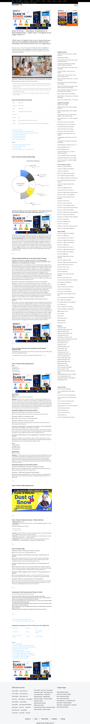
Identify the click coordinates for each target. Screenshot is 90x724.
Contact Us (28, 719)
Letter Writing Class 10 (61, 700)
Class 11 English (15, 693)
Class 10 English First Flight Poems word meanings (23, 653)
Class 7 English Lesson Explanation (64, 299)
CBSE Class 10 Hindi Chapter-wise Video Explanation (67, 212)
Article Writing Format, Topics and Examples (66, 124)
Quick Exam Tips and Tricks (62, 410)
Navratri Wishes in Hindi (62, 350)
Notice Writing (59, 704)
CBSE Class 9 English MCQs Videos (64, 260)
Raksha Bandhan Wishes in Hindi (63, 361)
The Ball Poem (15, 631)
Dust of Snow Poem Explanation (19, 134)
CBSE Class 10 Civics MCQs (62, 223)
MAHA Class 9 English (50, 707)
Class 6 (59, 1)
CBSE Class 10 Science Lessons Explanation (66, 194)
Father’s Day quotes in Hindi (63, 369)
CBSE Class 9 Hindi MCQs (62, 271)
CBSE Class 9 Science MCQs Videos (64, 277)
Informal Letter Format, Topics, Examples (65, 122)
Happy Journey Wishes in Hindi (63, 340)
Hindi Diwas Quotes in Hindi (63, 352)
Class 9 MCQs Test (15, 710)
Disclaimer (54, 719)
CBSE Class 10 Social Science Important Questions (67, 226)
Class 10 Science (21, 699)
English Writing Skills (61, 320)
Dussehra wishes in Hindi (62, 348)
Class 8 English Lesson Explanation (64, 282)
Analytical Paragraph (67, 702)
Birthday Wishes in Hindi (62, 363)
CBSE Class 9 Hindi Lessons (62, 269)
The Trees (28, 636)
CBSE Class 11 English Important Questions (66, 249)
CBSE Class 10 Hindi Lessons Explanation (65, 209)
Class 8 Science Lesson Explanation (64, 291)
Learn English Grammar (38, 694)
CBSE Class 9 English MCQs (62, 254)
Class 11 (32, 1)
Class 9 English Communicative (25, 704)
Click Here (44, 355)
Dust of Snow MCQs (17, 147)
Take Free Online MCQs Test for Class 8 (65, 286)
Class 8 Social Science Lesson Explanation (65, 297)
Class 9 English (15, 704)
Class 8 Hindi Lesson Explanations (64, 289)
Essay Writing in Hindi (48, 692)
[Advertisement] (67, 39)
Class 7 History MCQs (61, 304)
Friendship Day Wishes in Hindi (63, 346)
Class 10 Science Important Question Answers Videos (23, 621)
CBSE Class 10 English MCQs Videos (64, 187)
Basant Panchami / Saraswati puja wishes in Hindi (67, 339)
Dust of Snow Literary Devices (19, 137)
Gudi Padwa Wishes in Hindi (62, 335)
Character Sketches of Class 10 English (20, 648)
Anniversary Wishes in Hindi (62, 365)
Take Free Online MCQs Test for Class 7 (65, 306)
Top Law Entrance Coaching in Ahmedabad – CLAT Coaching (24, 2)
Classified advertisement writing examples (65, 126)
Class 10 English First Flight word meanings (21, 651)
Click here (45, 212)
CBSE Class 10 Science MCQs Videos (64, 203)
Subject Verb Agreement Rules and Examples (66, 93)
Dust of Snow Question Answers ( (19, 144)
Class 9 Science (15, 707)
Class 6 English (49, 690)
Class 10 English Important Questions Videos (22, 619)
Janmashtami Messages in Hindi (63, 359)
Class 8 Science (15, 712)
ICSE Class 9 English (46, 709)
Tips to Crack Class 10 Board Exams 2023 (65, 401)
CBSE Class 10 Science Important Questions (66, 205)
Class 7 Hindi (43, 690)
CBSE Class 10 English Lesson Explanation (65, 168)
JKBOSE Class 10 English (39, 705)
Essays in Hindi (60, 315)
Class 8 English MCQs (61, 284)
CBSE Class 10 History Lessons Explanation (66, 214)
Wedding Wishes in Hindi (62, 379)
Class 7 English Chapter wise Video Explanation (66, 302)
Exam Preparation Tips (61, 414)
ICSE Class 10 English (48, 698)
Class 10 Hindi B (15, 701)
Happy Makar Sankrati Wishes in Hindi (64, 329)
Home (13, 1)
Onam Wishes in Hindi (61, 327)
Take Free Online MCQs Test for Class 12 (65, 237)
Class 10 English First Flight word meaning (65, 175)
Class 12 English (15, 690)
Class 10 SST (14, 699)
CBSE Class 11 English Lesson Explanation (65, 242)
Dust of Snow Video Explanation (19, 136)
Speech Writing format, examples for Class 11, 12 (67, 144)
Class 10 (37, 1)
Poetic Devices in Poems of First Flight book (22, 656)
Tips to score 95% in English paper (64, 389)
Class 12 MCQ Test (23, 690)
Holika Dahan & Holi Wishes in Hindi (64, 337)
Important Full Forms (61, 322)
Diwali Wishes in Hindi (61, 344)
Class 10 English (15, 696)
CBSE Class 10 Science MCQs (63, 200)
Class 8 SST (28, 712)
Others (65, 1)
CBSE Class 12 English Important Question (65, 240)
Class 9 (43, 1)
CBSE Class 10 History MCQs (63, 219)
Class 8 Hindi (21, 712)
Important (28, 144)
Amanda (27, 631)
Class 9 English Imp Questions (63, 692)
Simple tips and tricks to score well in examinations (67, 405)
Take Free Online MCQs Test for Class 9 (65, 264)
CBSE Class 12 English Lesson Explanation (65, 233)
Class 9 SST (21, 707)
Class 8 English (24, 710)
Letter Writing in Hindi (71, 700)
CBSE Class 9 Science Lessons (63, 267)
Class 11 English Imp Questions (63, 696)
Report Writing (59, 702)
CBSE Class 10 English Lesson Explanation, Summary (23, 645)
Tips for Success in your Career (63, 412)
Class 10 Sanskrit (23, 701)
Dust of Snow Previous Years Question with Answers (23, 149)
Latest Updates (19, 1)
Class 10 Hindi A (29, 699)
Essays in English (60, 313)
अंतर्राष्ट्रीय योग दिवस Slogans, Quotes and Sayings (66, 374)
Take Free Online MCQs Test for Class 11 (65, 247)
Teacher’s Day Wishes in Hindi (63, 355)
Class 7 (54, 1)
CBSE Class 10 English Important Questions (66, 173)
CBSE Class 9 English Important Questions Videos (67, 262)
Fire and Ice (28, 628)
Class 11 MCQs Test (24, 693)
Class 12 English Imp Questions (63, 698)
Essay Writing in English (38, 692)
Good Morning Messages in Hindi (64, 376)
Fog (36, 628)
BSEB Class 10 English (38, 700)
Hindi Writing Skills (46, 696)
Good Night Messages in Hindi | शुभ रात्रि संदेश (66, 377)
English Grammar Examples (62, 57)
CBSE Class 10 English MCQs (18, 650)
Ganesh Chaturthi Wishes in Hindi (63, 357)
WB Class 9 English (37, 709)
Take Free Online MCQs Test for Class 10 (65, 190)
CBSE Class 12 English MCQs (63, 235)
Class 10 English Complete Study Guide (20, 658)
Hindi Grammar (47, 694)
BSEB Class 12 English (38, 698)
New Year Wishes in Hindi (62, 342)
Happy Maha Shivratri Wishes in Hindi (64, 333)
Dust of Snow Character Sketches (19, 146)
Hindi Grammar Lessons (62, 318)
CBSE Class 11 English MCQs (63, 244)
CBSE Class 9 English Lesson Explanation (65, 251)
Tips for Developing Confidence (63, 408)
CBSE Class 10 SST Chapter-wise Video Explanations (67, 216)
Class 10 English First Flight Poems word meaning (67, 178)
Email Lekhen (74, 704)
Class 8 (48, 1)
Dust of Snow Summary (17, 129)
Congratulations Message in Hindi (64, 354)
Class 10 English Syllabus (18, 643)
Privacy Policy (44, 719)
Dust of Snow (15, 628)
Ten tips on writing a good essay (63, 403)
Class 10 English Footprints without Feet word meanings (24, 655)
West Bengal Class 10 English (40, 707)
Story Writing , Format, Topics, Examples (65, 131)
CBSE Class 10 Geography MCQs (63, 221)
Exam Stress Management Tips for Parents (66, 417)
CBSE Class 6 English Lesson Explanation (65, 309)
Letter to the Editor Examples (62, 707)
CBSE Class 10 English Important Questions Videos (67, 192)
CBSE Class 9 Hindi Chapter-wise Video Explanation (67, 279)
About (35, 719)
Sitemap (63, 719)
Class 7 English (37, 690)
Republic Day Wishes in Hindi (63, 331)
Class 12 (26, 1)
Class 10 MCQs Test (24, 696)
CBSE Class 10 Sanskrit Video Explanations (65, 228)
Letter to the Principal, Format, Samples (65, 129)
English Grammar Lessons (62, 311)
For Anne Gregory (39, 636)
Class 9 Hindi (27, 707)
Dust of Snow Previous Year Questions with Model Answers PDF (25, 133)
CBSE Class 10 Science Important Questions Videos (67, 207)
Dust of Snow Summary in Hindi (19, 139)
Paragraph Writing (66, 704)
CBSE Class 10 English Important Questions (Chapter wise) (24, 647)
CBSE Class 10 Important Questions (64, 166)
